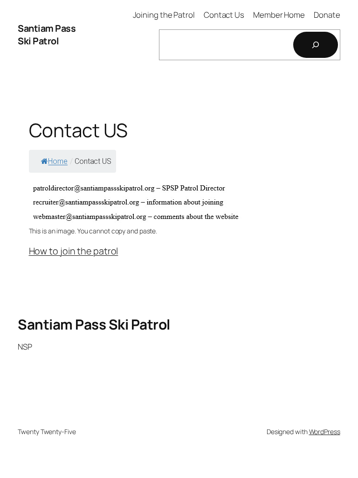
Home (58, 161)
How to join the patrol (73, 251)
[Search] (315, 45)
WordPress (324, 431)
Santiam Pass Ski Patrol (47, 35)
